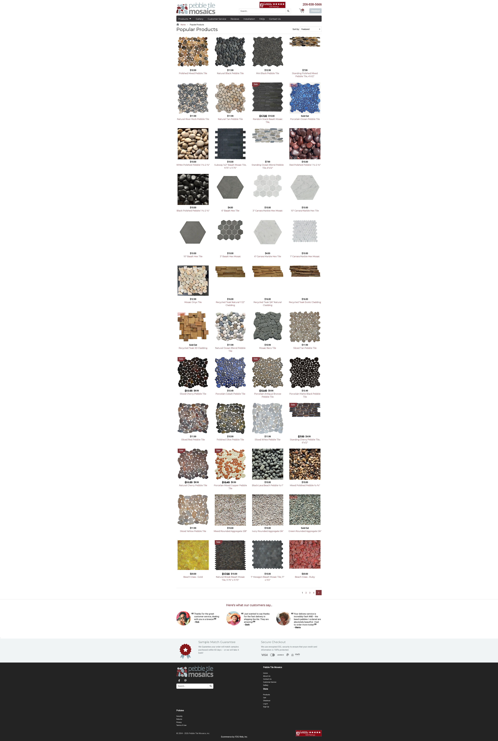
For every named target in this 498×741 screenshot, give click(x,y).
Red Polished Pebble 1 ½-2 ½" (305, 165)
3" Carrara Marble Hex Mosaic (268, 210)
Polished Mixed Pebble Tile (193, 73)
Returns (179, 719)
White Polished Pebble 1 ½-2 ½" (193, 165)
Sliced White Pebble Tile (267, 439)
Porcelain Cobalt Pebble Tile (230, 394)
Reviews (235, 19)
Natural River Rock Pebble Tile (193, 119)
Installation (249, 19)
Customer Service (217, 19)
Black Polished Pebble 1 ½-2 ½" (193, 210)
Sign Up (266, 707)
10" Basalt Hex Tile (193, 256)
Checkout (266, 701)
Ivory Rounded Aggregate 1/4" (267, 531)
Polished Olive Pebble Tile (230, 439)
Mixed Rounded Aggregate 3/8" (230, 531)
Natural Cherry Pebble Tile (193, 485)
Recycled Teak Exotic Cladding (305, 302)
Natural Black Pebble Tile (230, 73)
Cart (264, 698)
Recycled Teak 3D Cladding (193, 348)
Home (183, 25)
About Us (266, 676)
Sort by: (296, 29)
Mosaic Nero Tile (267, 348)
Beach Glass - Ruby (305, 577)
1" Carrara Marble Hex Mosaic (305, 256)
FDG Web (239, 737)
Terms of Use (181, 725)
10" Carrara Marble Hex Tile (305, 210)
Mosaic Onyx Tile (193, 302)
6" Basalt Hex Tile (230, 210)
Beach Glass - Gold (193, 577)
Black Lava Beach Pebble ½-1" (267, 485)
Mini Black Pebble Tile (267, 73)
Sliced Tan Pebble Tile (305, 348)
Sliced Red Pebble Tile (193, 439)
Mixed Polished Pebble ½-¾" (305, 485)
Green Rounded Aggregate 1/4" (305, 531)
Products (183, 19)
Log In (265, 704)
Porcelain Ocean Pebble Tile (305, 119)
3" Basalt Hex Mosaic (230, 256)
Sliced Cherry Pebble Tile (193, 394)
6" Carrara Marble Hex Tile (267, 256)
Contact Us (275, 19)
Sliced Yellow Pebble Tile (193, 531)
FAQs (262, 19)
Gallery (199, 19)
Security (179, 716)
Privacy (179, 722)
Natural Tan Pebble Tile (230, 119)
